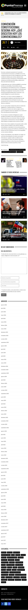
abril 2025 (3, 356)
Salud (3, 577)
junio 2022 (3, 438)
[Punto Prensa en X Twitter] (5, 603)
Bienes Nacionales (6, 554)
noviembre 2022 (4, 420)
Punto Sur (11, 574)
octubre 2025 (4, 339)
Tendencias (4, 579)
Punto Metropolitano (15, 572)
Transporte (11, 579)
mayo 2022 (3, 441)
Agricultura (16, 552)
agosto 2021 (4, 472)
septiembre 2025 (5, 342)
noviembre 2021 (4, 461)
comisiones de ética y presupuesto (17, 149)
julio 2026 (3, 308)
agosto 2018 (4, 492)
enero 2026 (3, 328)
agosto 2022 (4, 431)
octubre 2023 (4, 390)
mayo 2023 (3, 400)
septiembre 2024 (5, 373)
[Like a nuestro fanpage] (2, 603)
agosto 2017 (4, 533)
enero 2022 (3, 455)
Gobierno (12, 562)
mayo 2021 (3, 482)
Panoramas (21, 567)
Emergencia (11, 559)
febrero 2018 (4, 513)
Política (3, 21)
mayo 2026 (3, 315)
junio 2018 (3, 499)
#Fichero (4, 552)
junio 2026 (3, 311)
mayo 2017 (3, 543)
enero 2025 (3, 362)
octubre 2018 (4, 485)
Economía (20, 557)
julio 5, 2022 (7, 194)
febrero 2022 (4, 451)
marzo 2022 (3, 448)
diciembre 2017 (4, 519)
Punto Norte (5, 574)
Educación (4, 559)
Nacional (4, 567)
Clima (13, 554)
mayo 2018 (3, 502)
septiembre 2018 (5, 489)
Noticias (9, 567)
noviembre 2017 (4, 523)
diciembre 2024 (4, 366)
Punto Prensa (17, 42)
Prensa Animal (21, 569)
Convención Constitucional (8, 151)
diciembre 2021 (4, 458)
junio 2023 (3, 397)
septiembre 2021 (5, 468)
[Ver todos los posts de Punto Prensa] (11, 42)
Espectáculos (5, 562)
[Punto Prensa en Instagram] (9, 603)
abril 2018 (3, 506)
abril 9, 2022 (7, 239)
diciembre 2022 (4, 417)
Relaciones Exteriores (21, 574)
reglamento (20, 151)
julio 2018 (3, 495)
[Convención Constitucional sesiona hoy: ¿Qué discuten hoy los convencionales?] (14, 60)
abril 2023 (3, 403)
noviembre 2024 (4, 369)
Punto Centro (5, 572)
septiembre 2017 (5, 530)
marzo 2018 (3, 509)
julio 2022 (3, 434)
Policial (3, 569)
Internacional (19, 562)
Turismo (24, 579)
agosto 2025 (4, 345)
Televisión (23, 577)
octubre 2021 (4, 465)
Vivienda (4, 582)
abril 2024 (3, 380)
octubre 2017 (4, 526)
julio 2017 (3, 536)
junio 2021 (3, 478)
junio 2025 (3, 352)
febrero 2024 (4, 383)
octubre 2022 (4, 424)
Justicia (3, 564)
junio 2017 (3, 540)
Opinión (15, 567)
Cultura (23, 554)
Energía (17, 559)
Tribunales (18, 579)
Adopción (9, 552)
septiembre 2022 (5, 427)
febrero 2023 (4, 410)
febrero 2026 (4, 325)
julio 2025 (3, 349)
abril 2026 (3, 318)
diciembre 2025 (4, 332)
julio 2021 (3, 475)
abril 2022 (3, 444)
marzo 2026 (3, 322)
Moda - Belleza (19, 564)
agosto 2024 (4, 376)
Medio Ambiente (10, 564)
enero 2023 (3, 414)
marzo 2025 (3, 359)
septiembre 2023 (5, 393)
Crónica (18, 554)
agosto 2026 (4, 304)
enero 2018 (3, 516)
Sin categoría (9, 577)
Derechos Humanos (12, 557)
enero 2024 (3, 386)
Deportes (4, 557)
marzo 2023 (3, 407)
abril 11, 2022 (7, 217)
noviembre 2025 (4, 335)
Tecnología (16, 577)
